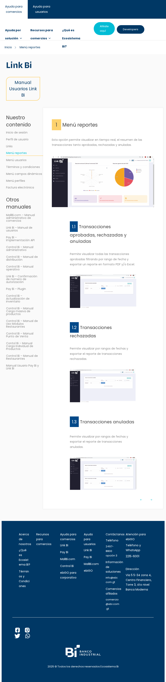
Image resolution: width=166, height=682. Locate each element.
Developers (130, 29)
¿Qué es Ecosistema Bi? (71, 31)
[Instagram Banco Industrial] (30, 631)
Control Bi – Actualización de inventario (18, 298)
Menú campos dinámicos (24, 174)
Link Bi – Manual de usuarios (19, 229)
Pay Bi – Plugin (16, 289)
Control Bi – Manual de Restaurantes (22, 357)
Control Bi (67, 566)
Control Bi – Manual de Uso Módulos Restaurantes (22, 324)
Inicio (8, 47)
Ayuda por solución (13, 31)
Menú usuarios (16, 160)
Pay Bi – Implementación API (20, 238)
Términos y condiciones (23, 167)
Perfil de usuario (17, 139)
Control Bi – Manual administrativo (19, 248)
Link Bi (64, 545)
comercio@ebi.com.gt (112, 604)
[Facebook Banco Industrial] (20, 631)
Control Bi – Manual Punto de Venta (19, 334)
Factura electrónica (20, 187)
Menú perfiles (15, 181)
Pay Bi (64, 552)
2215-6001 (132, 556)
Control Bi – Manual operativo (19, 268)
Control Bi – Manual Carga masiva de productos (19, 311)
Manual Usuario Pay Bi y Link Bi (22, 367)
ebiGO (88, 571)
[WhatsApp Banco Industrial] (30, 637)
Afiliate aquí (104, 28)
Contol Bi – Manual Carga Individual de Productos (19, 346)
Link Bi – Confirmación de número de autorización (21, 279)
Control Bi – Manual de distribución (22, 258)
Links (9, 146)
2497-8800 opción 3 (111, 550)
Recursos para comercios (41, 31)
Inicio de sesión (17, 132)
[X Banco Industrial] (20, 637)
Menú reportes (16, 153)
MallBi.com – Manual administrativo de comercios (20, 218)
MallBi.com (67, 559)
